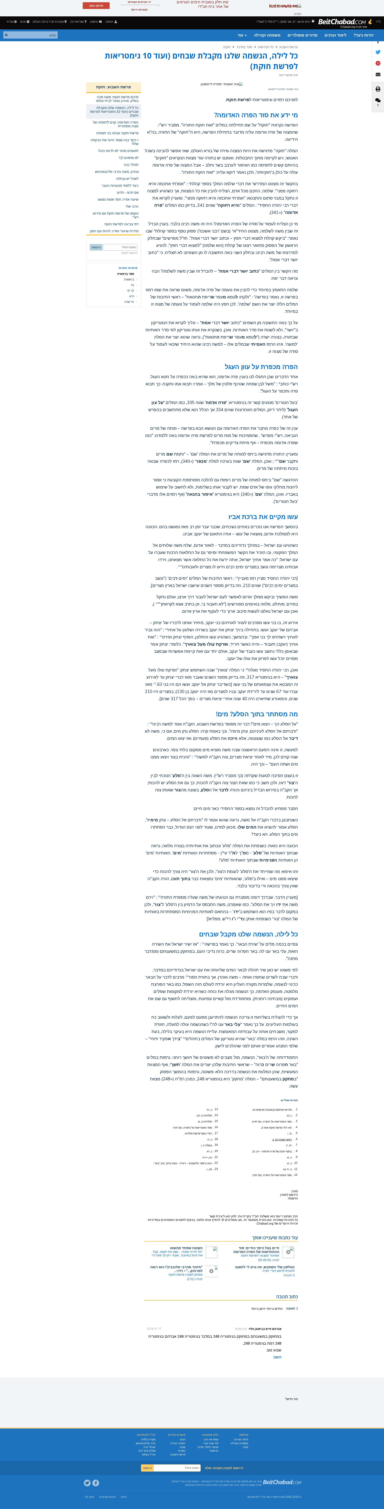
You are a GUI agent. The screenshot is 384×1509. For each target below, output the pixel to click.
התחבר (109, 22)
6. (296, 1139)
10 (276, 460)
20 (159, 896)
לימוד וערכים (336, 35)
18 (151, 723)
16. (216, 1127)
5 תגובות (289, 1275)
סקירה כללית (148, 1439)
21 (203, 943)
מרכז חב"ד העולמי (181, 1481)
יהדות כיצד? (364, 35)
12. (295, 1174)
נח (132, 285)
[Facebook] (95, 1483)
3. (296, 1121)
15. (216, 1121)
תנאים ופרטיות (107, 1496)
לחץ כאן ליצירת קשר (222, 1216)
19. (216, 1144)
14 (166, 629)
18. (216, 1139)
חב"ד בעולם (149, 1454)
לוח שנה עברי (210, 1443)
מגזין (245, 1447)
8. (296, 1151)
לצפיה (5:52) (195, 1279)
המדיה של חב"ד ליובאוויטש (262, 1496)
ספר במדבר (244, 47)
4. (296, 1127)
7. (296, 1144)
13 (157, 603)
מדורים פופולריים (302, 35)
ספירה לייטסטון (277, 89)
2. (296, 1115)
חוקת (226, 47)
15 (160, 636)
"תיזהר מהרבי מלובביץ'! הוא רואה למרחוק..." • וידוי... (176, 1269)
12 (236, 577)
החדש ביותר (274, 1308)
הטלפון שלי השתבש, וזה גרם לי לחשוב (265, 1267)
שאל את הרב (77, 22)
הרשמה (214, 1450)
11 (179, 566)
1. (296, 1109)
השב (277, 1357)
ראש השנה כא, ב (282, 1139)
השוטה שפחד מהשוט (186, 1248)
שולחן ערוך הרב (147, 1450)
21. (216, 1157)
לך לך (130, 290)
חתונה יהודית (177, 1443)
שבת (182, 1447)
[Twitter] (87, 1483)
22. (216, 1162)
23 (184, 1038)
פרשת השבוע (288, 47)
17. (216, 1133)
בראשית (129, 279)
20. (216, 1151)
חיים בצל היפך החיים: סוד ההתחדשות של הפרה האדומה (256, 1250)
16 (246, 669)
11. (295, 1168)
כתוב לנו (89, 1496)
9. (296, 1157)
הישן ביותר (258, 1308)
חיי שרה (129, 302)
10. (295, 1162)
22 (186, 976)
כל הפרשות (265, 47)
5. (296, 1133)
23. (216, 1168)
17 (154, 683)
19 (195, 756)
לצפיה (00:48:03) (268, 1260)
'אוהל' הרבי (149, 1447)
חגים (182, 1439)
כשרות (181, 1450)
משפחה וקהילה (267, 35)
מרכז (281, 1496)
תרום (23, 22)
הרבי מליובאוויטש (146, 1443)
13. (216, 1109)
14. (216, 1115)
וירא (131, 296)
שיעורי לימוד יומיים (208, 1447)
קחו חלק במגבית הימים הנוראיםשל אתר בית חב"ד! (202, 4)
